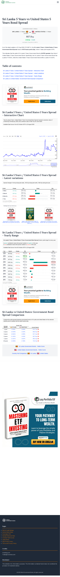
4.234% (23, 331)
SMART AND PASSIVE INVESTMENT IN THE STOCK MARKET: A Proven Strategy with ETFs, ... (30, 222)
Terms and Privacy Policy (9, 543)
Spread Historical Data (8, 536)
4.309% (23, 334)
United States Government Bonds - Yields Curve (32, 350)
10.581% (13, 334)
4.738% (23, 341)
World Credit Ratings (8, 530)
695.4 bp (35, 338)
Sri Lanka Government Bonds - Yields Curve (32, 346)
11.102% (13, 336)
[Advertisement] (30, 10)
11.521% (13, 338)
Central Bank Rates (7, 532)
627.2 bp (35, 334)
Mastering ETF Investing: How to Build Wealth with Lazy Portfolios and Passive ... (11, 222)
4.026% (23, 329)
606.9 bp (35, 331)
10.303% (13, 331)
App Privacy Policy (7, 541)
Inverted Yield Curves (8, 537)
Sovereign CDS (6, 534)
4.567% (23, 338)
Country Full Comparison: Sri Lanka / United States (30, 353)
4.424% (23, 336)
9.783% (13, 329)
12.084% (13, 341)
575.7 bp (35, 329)
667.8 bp (35, 336)
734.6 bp (35, 341)
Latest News (5, 539)
